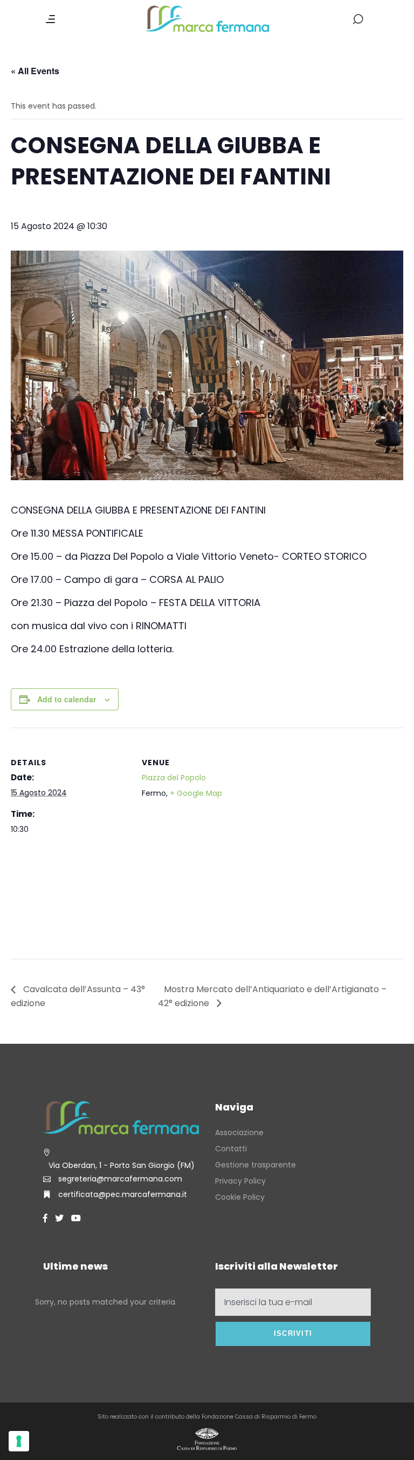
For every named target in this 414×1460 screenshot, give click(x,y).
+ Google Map (196, 793)
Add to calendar (66, 699)
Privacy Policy (240, 1181)
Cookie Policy (240, 1197)
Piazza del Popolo (174, 777)
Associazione (239, 1132)
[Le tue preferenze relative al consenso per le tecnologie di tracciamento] (19, 1441)
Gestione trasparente (255, 1164)
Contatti (231, 1148)
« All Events (35, 71)
